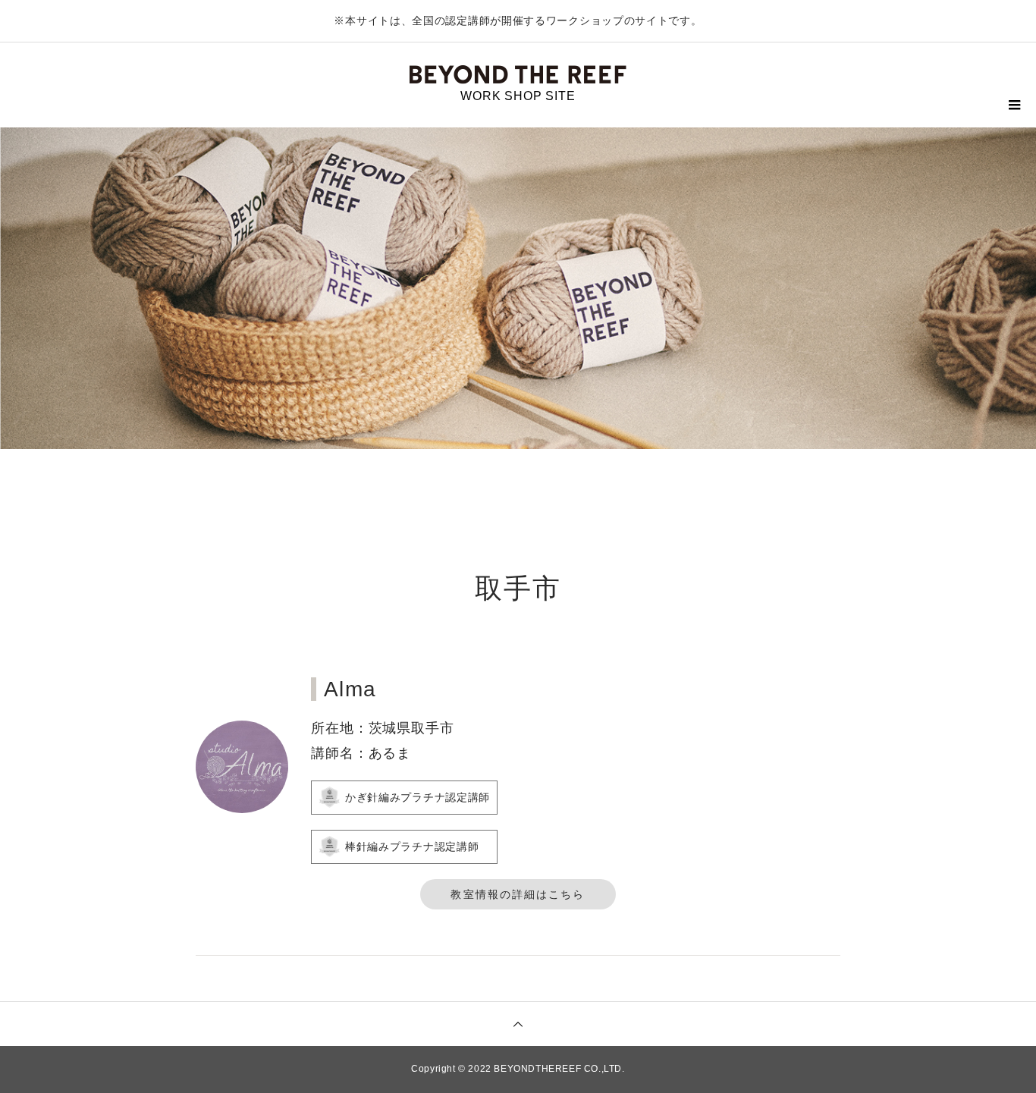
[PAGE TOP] (518, 1023)
